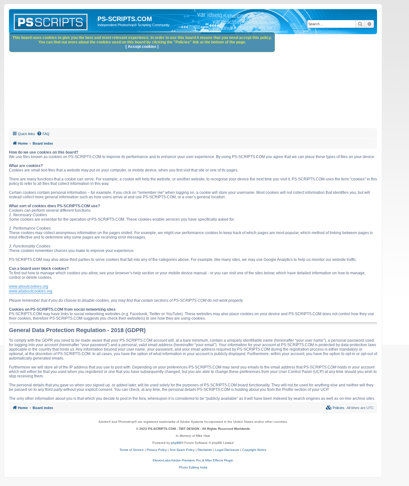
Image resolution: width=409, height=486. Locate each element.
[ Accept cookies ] (142, 46)
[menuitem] (43, 134)
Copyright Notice (254, 450)
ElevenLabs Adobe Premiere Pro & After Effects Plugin (193, 460)
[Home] (54, 21)
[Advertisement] (200, 82)
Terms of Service (132, 450)
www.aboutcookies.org (28, 286)
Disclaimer (204, 450)
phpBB (176, 442)
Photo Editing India (193, 467)
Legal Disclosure (227, 450)
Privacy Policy (157, 450)
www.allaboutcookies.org (30, 291)
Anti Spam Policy (182, 450)
